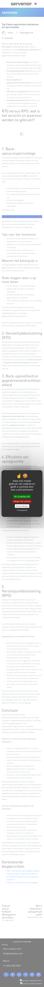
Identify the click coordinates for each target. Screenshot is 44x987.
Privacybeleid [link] (22, 510)
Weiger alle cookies (22, 501)
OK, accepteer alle (22, 496)
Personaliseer (22, 506)
